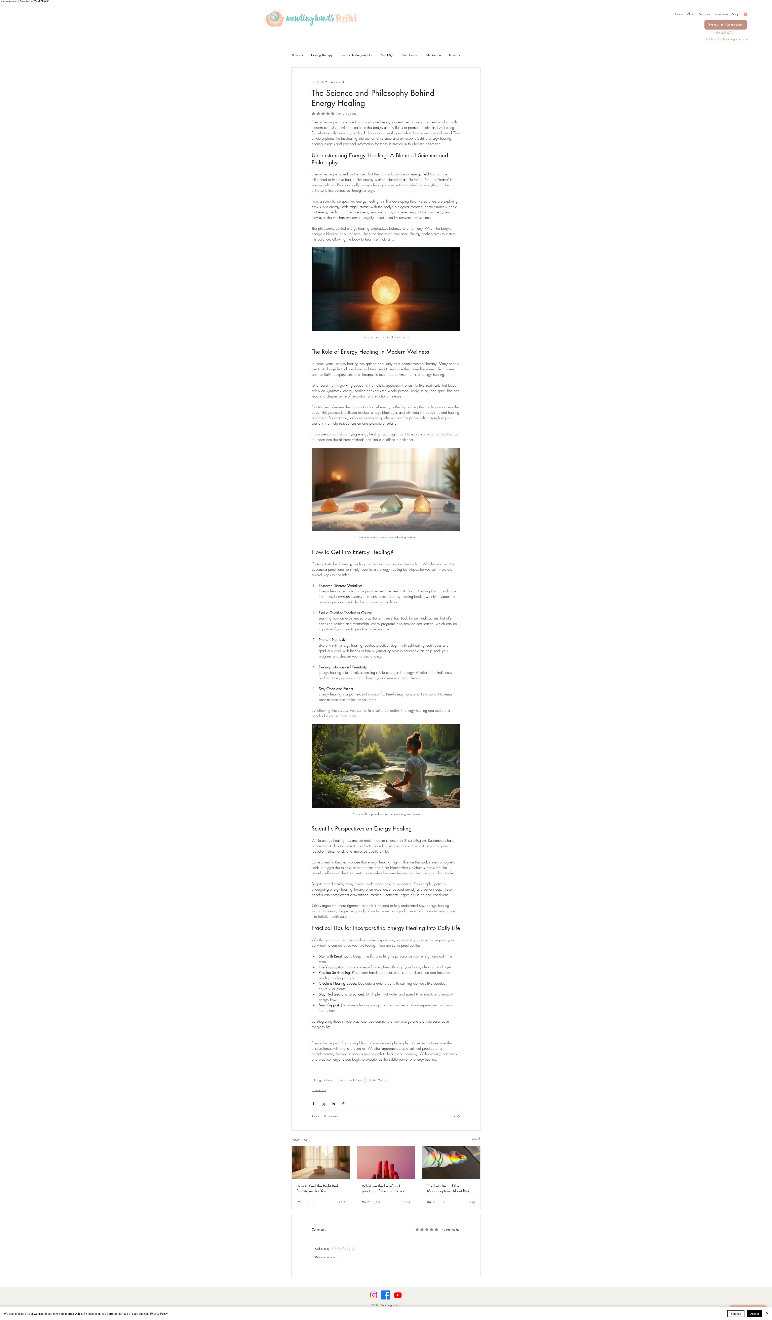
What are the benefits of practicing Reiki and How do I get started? (385, 1188)
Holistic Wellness (378, 1080)
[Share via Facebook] (313, 1104)
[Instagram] (373, 1295)
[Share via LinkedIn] (333, 1104)
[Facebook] (385, 1295)
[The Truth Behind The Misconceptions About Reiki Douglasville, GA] (451, 1162)
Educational (319, 1090)
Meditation (433, 55)
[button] (745, 13)
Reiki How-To (409, 55)
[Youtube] (397, 1295)
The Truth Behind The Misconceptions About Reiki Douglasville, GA (448, 1188)
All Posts (297, 55)
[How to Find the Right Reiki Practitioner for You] (321, 1162)
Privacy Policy (159, 1314)
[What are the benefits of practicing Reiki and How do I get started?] (386, 1162)
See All (476, 1139)
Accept (754, 1314)
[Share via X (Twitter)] (323, 1104)
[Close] (767, 1313)
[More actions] (458, 82)
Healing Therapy (322, 55)
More (452, 55)
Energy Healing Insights (356, 55)
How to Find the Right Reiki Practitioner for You (318, 1188)
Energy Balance (323, 1080)
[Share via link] (343, 1104)
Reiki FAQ (386, 55)
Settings (736, 1314)
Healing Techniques (350, 1080)
